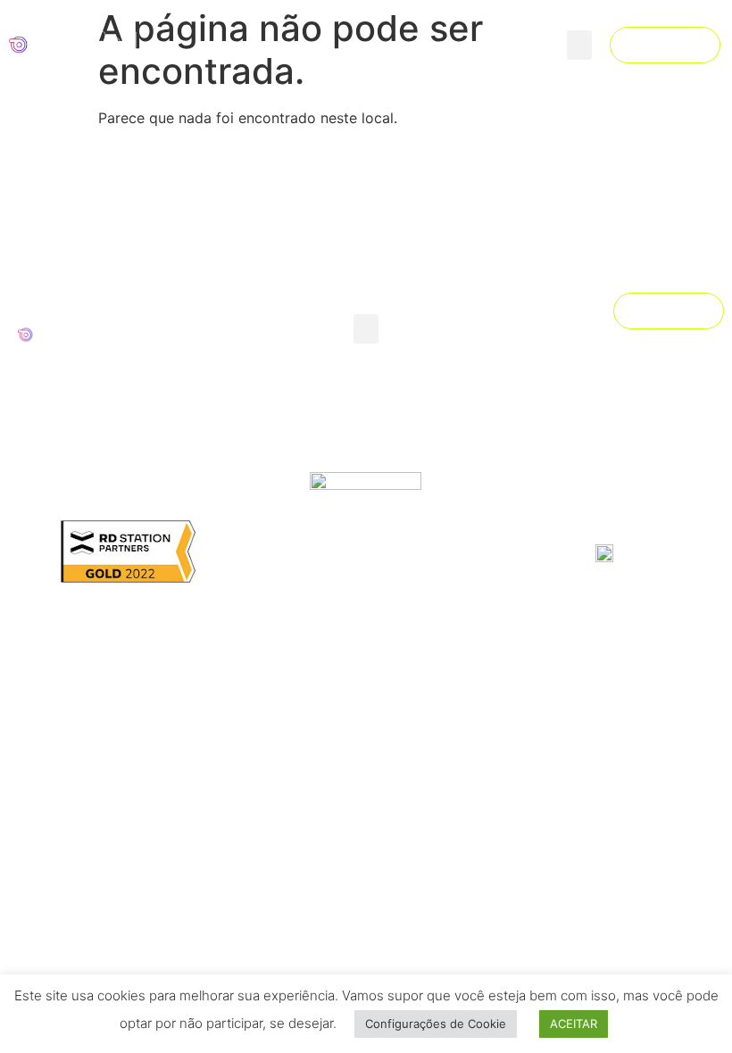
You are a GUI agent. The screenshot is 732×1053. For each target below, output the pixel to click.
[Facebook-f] (632, 347)
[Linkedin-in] (663, 365)
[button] (579, 45)
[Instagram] (663, 347)
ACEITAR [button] (573, 1023)
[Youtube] (694, 347)
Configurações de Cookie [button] (435, 1023)
